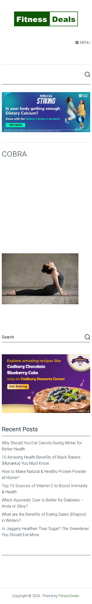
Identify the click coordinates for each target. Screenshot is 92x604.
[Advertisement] (46, 205)
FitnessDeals (69, 596)
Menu (85, 42)
